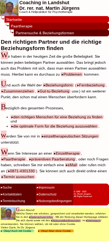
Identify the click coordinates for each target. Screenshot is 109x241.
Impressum (46, 187)
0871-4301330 (22, 171)
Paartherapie (22, 26)
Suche (7, 187)
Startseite (14, 20)
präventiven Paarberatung (53, 159)
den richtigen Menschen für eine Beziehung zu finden (57, 117)
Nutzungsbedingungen (55, 201)
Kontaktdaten (12, 194)
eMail (72, 165)
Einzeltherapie (68, 153)
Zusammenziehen (18, 91)
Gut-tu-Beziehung (54, 91)
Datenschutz (48, 194)
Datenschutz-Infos (41, 216)
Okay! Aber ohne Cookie (55, 230)
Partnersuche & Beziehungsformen (45, 33)
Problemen (72, 74)
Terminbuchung (14, 201)
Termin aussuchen (18, 177)
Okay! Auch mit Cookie (17, 230)
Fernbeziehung (92, 85)
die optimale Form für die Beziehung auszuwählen (55, 126)
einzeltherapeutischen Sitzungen (71, 136)
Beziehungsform (59, 85)
